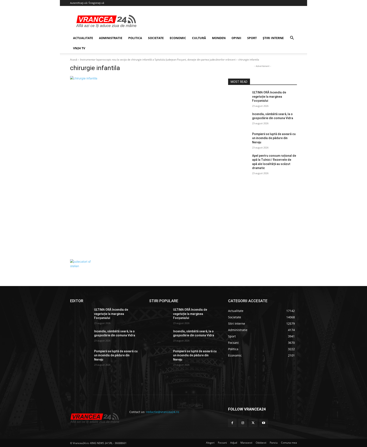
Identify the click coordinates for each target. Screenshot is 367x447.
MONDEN (219, 38)
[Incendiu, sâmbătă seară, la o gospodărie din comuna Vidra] (238, 119)
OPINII (236, 38)
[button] (292, 38)
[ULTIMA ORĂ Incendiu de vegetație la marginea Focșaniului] (238, 97)
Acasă (73, 59)
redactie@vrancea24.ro (162, 412)
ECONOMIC (178, 38)
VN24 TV (79, 48)
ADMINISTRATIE (110, 38)
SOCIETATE (156, 38)
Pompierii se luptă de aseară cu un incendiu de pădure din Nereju (274, 138)
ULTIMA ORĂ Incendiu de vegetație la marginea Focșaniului (269, 96)
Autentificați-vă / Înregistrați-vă (87, 2)
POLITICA (135, 38)
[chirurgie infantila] (144, 166)
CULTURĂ (199, 38)
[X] (253, 423)
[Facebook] (232, 423)
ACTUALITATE (83, 38)
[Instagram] (243, 423)
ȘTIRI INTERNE (273, 38)
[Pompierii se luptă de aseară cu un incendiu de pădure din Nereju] (238, 139)
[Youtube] (264, 423)
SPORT (252, 38)
